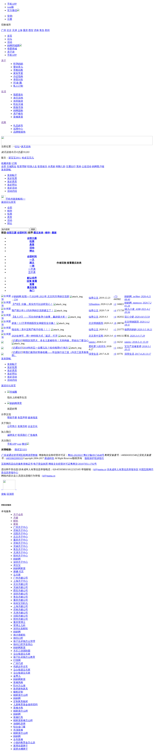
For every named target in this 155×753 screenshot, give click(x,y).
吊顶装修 (18, 730)
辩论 (9, 223)
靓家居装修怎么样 (23, 720)
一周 (32, 266)
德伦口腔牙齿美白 (23, 644)
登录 (9, 16)
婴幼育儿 (18, 67)
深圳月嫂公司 (20, 593)
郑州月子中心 (20, 555)
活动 (9, 42)
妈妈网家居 (19, 568)
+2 (115, 304)
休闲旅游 (18, 101)
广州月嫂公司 (20, 578)
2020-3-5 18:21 (144, 329)
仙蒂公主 (93, 297)
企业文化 (33, 426)
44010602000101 (14, 458)
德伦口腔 (18, 638)
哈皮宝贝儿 (28, 157)
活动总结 (12, 191)
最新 (54, 232)
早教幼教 (18, 70)
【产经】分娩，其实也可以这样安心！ (32, 304)
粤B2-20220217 (76, 455)
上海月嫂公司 (20, 606)
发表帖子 (12, 175)
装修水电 (18, 707)
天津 (14, 30)
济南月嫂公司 (20, 609)
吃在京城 (18, 104)
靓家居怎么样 (20, 695)
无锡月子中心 (20, 546)
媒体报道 (33, 417)
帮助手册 (12, 417)
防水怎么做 (19, 685)
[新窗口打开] (2, 342)
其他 (78, 166)
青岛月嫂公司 (20, 597)
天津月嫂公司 (20, 612)
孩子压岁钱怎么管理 (24, 641)
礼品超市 (18, 125)
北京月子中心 (20, 536)
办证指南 (18, 76)
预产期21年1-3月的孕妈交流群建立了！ (33, 310)
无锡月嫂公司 (20, 587)
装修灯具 (18, 717)
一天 (32, 259)
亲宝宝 (17, 565)
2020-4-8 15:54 (142, 316)
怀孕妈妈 (18, 63)
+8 (115, 323)
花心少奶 (129, 316)
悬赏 (9, 217)
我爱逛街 (18, 94)
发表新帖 (6, 169)
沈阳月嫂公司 (20, 616)
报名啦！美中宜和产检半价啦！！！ (31, 329)
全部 (3, 166)
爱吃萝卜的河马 (97, 346)
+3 (115, 342)
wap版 (10, 7)
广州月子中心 (20, 527)
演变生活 (93, 354)
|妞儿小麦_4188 (132, 309)
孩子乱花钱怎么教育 (24, 657)
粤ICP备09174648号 (94, 455)
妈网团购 (18, 110)
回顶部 (10, 494)
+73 (115, 296)
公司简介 (12, 426)
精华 (9, 210)
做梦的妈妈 (130, 329)
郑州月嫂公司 (20, 619)
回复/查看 (32, 281)
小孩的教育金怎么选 (24, 742)
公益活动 (86, 166)
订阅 (14, 163)
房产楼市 (18, 113)
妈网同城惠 (13, 45)
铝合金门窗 (19, 726)
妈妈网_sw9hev (132, 296)
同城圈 (13, 392)
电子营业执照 (40, 464)
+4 (115, 310)
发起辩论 (12, 184)
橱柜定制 (18, 692)
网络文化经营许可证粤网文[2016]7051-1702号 (72, 464)
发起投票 (12, 178)
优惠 (3, 122)
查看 (32, 284)
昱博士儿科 (19, 625)
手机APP (12, 4)
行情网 (17, 660)
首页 (9, 36)
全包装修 (18, 739)
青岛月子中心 (20, 549)
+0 (115, 335)
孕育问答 (18, 79)
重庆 (25, 30)
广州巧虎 (18, 663)
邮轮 (15, 521)
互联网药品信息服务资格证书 (17, 464)
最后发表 (38, 232)
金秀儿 (17, 676)
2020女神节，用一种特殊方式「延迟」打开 (35, 335)
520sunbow (94, 304)
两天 (32, 263)
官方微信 (12, 10)
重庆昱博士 (19, 622)
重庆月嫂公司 (20, 600)
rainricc (92, 342)
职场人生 (32, 166)
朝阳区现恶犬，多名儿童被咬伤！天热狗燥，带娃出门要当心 (56, 340)
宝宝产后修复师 (132, 346)
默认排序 (32, 278)
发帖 (3, 494)
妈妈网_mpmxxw (133, 302)
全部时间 (22, 232)
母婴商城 (12, 48)
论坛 (9, 39)
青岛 (41, 30)
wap (19, 444)
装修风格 (18, 682)
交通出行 (71, 166)
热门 (32, 290)
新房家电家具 (20, 688)
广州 (3, 30)
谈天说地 (18, 98)
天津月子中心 (20, 552)
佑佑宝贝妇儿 (20, 603)
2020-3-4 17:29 (137, 335)
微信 (24, 444)
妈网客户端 (98, 166)
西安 (30, 30)
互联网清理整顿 (29, 455)
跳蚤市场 (18, 107)
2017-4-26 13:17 (143, 354)
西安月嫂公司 (20, 590)
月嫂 (15, 517)
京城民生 (11, 166)
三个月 (32, 272)
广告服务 (33, 435)
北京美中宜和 (96, 335)
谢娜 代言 (18, 571)
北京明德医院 (96, 323)
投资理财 (22, 166)
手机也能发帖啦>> (15, 199)
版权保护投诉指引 (94, 458)
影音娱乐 (42, 166)
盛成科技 (49, 458)
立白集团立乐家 (21, 654)
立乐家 (17, 574)
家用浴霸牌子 (20, 745)
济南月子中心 (20, 530)
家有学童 (18, 73)
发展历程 (22, 426)
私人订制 (18, 86)
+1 (115, 329)
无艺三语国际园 (21, 650)
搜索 (33, 229)
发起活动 (12, 188)
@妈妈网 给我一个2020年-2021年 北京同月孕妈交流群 (40, 296)
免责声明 (22, 417)
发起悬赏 (12, 181)
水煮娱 (51, 166)
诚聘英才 (12, 435)
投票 (9, 214)
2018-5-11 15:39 (140, 342)
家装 (15, 524)
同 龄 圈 (17, 82)
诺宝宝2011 (14, 157)
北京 (9, 30)
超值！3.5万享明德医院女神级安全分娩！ (34, 323)
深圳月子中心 (20, 562)
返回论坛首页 (8, 202)
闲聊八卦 (60, 166)
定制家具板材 (20, 701)
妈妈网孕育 (16, 403)
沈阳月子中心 (20, 533)
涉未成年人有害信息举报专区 (122, 469)
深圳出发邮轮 (20, 628)
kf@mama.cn (99, 469)
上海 (20, 30)
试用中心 (18, 128)
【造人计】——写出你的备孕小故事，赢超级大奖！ (39, 316)
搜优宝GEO (21, 449)
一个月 (32, 269)
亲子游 (11, 52)
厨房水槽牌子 (20, 749)
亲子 (3, 60)
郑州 (47, 30)
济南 (36, 30)
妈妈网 (17, 559)
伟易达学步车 (20, 666)
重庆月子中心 (20, 540)
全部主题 (11, 232)
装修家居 (18, 117)
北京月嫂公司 (20, 584)
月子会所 (18, 514)
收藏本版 (6, 163)
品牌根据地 (19, 132)
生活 (3, 91)
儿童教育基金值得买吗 (25, 704)
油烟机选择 (19, 723)
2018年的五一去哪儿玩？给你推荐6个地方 (45, 347)
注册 (9, 19)
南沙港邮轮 (19, 635)
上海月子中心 (20, 581)
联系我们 (22, 435)
